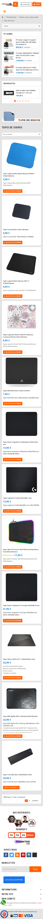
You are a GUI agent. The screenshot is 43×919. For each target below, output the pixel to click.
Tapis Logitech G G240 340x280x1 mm (17, 498)
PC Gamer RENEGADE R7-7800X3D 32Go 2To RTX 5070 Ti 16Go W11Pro (27, 55)
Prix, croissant (7, 134)
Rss (17, 855)
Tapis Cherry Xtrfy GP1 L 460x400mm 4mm (19, 659)
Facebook (6, 855)
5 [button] (25, 101)
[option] (21, 93)
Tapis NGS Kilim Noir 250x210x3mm (16, 391)
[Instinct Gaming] (8, 4)
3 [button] (20, 101)
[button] (21, 26)
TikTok (34, 855)
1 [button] (15, 101)
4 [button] (23, 101)
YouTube (23, 855)
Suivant (35, 801)
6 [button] (28, 101)
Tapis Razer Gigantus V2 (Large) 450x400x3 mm (21, 605)
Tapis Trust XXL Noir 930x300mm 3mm (17, 775)
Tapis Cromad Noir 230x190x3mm (16, 229)
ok (36, 869)
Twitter (11, 855)
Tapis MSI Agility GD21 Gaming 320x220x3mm (20, 716)
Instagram (29, 855)
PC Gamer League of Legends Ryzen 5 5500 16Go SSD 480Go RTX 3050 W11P (26, 42)
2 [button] (17, 101)
